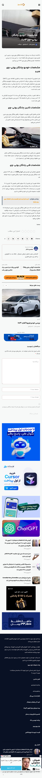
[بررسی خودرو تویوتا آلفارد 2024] (21, 303)
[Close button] (41, 756)
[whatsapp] (8, 239)
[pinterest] (22, 239)
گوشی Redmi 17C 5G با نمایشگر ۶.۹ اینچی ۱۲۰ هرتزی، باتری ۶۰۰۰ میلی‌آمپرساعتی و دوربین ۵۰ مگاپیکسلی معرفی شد (18, 543)
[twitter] (27, 239)
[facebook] (32, 239)
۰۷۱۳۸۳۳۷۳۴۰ (35, 685)
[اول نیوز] (21, 4)
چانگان (19, 55)
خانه (36, 30)
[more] (5, 239)
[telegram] (18, 239)
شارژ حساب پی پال (35, 696)
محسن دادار (32, 44)
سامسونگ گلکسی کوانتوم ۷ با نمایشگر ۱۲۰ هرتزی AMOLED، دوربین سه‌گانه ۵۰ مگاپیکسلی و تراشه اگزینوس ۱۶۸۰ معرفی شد (17, 567)
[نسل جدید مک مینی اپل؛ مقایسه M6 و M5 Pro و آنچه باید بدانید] (36, 556)
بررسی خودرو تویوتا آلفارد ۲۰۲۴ (29, 323)
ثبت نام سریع (11, 768)
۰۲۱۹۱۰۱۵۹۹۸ (36, 691)
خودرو (31, 30)
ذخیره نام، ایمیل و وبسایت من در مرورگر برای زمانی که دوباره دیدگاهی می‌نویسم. (21, 407)
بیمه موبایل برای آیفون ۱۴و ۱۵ (32, 708)
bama (38, 225)
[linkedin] (13, 239)
